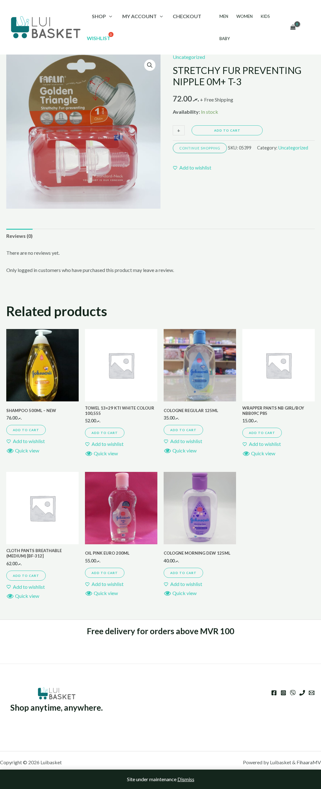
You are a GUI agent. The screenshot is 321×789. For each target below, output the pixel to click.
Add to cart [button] (26, 430)
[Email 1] (311, 693)
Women (244, 16)
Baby (224, 38)
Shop (99, 16)
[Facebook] (274, 693)
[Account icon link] (307, 27)
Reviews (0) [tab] (19, 236)
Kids (265, 16)
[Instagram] (283, 693)
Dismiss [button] (185, 779)
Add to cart (227, 130)
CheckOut (187, 16)
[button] (149, 65)
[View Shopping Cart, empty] (292, 27)
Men (223, 16)
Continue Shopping (199, 148)
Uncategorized (189, 57)
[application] (109, 16)
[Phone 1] (302, 693)
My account (139, 16)
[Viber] (293, 693)
